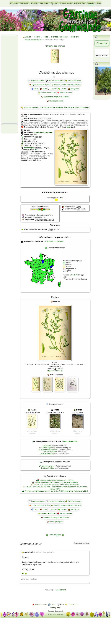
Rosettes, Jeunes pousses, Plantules (67, 85)
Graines (54, 89)
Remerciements (41, 605)
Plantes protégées (56, 101)
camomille (51, 107)
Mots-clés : (28, 107)
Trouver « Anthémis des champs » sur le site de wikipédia (56, 482)
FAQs (62, 605)
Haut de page (55, 535)
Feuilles (63, 89)
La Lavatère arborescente (47, 450)
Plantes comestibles (56, 80)
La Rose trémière (49, 452)
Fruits (45, 89)
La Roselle (47, 446)
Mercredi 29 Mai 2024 (45, 552)
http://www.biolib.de (55, 371)
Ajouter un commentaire (81, 543)
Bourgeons (75, 89)
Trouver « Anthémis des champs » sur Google (56, 480)
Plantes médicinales (48, 93)
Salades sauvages (74, 80)
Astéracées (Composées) (43, 132)
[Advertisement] (13, 79)
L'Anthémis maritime (46, 466)
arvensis (67, 107)
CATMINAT (74, 275)
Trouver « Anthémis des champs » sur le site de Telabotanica (56, 485)
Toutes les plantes (38, 80)
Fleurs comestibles (69, 441)
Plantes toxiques (66, 93)
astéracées (75, 107)
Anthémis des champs (55, 46)
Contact (53, 605)
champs (43, 107)
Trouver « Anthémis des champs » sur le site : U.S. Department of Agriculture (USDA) (56, 491)
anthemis (59, 107)
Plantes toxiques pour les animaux (56, 97)
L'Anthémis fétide (47, 468)
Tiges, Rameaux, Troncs (41, 85)
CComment (61, 590)
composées (84, 107)
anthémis (35, 107)
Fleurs (36, 89)
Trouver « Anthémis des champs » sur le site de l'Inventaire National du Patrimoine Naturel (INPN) (56, 488)
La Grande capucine (47, 448)
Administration (73, 605)
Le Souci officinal (46, 454)
